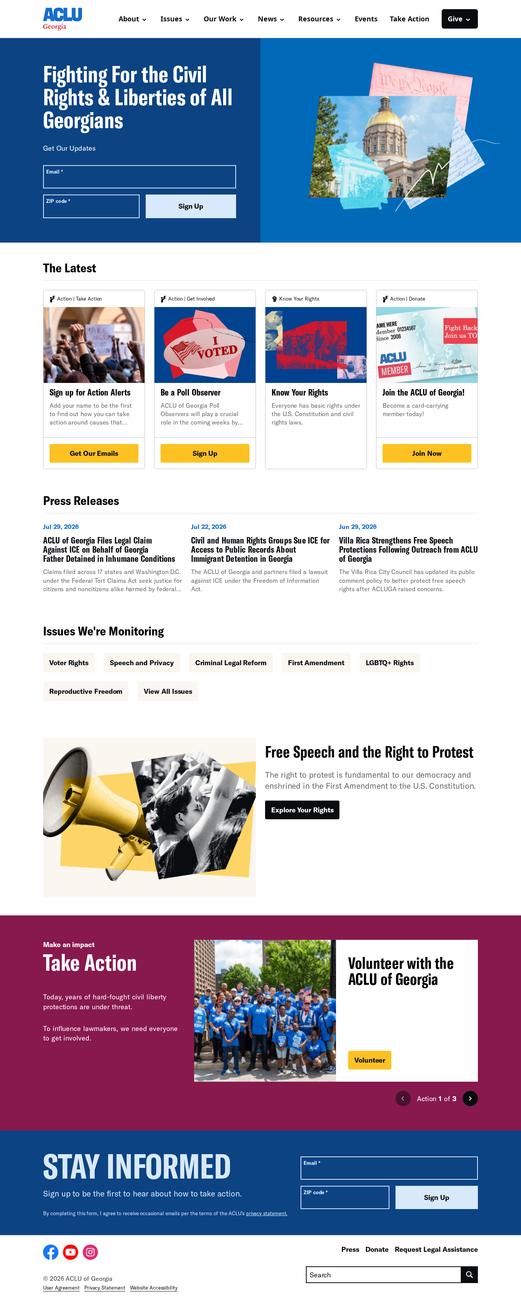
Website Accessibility (153, 1288)
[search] (470, 1274)
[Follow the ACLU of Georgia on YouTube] (70, 1253)
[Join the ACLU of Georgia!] (427, 379)
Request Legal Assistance (436, 1249)
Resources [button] (315, 18)
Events (366, 18)
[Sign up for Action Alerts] (94, 379)
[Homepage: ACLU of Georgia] (69, 19)
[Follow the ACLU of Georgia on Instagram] (90, 1253)
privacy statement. (267, 1213)
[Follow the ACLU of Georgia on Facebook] (50, 1253)
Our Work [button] (220, 18)
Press (350, 1249)
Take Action (409, 18)
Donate (377, 1249)
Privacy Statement (104, 1288)
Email (54, 171)
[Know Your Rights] (316, 379)
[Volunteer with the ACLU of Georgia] (336, 1011)
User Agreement (61, 1288)
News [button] (267, 18)
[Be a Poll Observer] (205, 379)
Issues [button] (171, 18)
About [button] (129, 18)
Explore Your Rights (302, 810)
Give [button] (455, 18)
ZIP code (58, 201)
